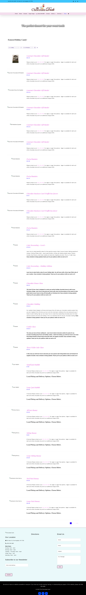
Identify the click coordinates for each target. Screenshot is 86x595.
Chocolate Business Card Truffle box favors (42, 193)
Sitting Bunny (32, 433)
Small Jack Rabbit (33, 365)
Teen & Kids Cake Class (35, 347)
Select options (13, 72)
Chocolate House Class (35, 283)
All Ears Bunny (32, 410)
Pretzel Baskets (32, 159)
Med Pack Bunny (33, 478)
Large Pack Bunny (33, 501)
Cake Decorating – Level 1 (36, 245)
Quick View (16, 125)
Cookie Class (31, 327)
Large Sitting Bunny (34, 456)
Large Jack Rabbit (33, 387)
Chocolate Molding (33, 304)
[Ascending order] (21, 47)
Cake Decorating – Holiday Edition (39, 266)
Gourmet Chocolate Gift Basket (38, 56)
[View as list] (37, 47)
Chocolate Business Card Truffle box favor (42, 211)
